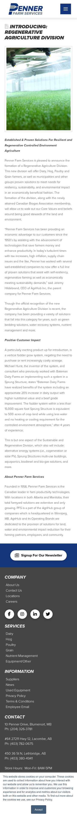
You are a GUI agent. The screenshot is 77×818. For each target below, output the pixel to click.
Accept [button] (39, 809)
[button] (65, 9)
